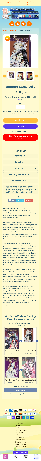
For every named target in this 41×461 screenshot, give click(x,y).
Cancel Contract (20, 447)
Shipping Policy (20, 442)
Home (5, 31)
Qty (20, 104)
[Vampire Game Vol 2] (11, 75)
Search (20, 423)
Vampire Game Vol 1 (12, 351)
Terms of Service (20, 444)
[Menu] (11, 23)
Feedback (20, 435)
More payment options (20, 131)
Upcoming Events (21, 430)
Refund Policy (20, 440)
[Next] (36, 76)
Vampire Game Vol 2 (29, 351)
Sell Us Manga (20, 432)
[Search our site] (29, 23)
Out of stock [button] (20, 390)
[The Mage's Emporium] (20, 13)
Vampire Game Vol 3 (12, 380)
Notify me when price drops (20, 137)
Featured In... (20, 425)
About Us (20, 428)
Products (13, 31)
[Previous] (4, 76)
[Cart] (23, 23)
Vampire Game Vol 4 (29, 380)
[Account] (17, 23)
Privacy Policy (20, 437)
